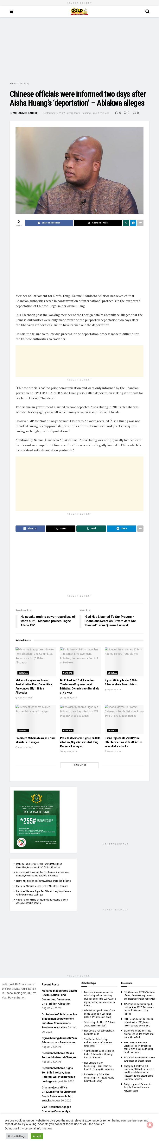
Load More (79, 765)
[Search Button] (147, 11)
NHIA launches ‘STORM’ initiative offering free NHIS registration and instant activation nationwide (139, 995)
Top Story (24, 83)
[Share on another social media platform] (140, 223)
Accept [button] (37, 1136)
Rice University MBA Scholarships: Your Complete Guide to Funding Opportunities (99, 1066)
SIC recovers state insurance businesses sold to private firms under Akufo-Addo (139, 1034)
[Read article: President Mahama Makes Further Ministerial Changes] (36, 719)
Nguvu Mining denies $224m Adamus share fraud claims (43, 881)
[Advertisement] (79, 50)
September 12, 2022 (54, 113)
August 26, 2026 (24, 698)
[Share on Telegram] (133, 223)
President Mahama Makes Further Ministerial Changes (42, 886)
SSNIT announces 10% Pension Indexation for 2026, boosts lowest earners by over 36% (138, 1022)
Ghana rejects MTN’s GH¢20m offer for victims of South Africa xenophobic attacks (123, 742)
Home (13, 83)
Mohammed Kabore (25, 113)
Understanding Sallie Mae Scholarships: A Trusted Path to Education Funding (99, 1077)
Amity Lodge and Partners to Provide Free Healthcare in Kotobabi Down (137, 1087)
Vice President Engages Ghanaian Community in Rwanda (56, 1111)
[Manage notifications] (150, 1125)
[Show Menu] (11, 11)
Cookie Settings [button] (16, 1136)
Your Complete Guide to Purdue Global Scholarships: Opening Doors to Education (99, 1054)
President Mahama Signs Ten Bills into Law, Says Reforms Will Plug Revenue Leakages (80, 742)
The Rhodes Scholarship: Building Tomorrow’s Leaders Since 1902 (98, 1042)
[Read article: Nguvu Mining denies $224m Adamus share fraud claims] (125, 661)
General (23, 673)
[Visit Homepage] (79, 11)
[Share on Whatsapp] (126, 223)
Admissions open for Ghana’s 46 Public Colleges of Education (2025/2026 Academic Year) (99, 1013)
